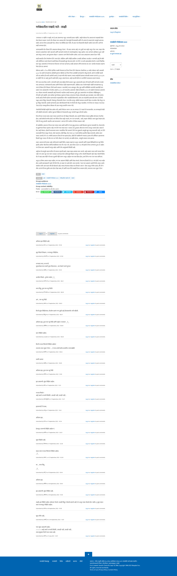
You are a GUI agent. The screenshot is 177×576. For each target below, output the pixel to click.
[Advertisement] (70, 214)
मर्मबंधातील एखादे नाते (65, 178)
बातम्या (75, 561)
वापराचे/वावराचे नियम (95, 563)
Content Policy (113, 570)
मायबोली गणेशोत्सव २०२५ (96, 16)
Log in (41, 233)
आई (44, 178)
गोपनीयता (105, 563)
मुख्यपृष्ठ (43, 22)
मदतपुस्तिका (136, 16)
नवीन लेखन (71, 16)
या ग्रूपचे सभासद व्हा (115, 53)
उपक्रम (43, 174)
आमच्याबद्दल (112, 563)
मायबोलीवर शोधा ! (115, 83)
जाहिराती (68, 561)
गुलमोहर (111, 16)
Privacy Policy (103, 570)
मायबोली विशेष (123, 16)
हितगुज (82, 16)
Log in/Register (115, 32)
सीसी (81, 561)
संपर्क (118, 563)
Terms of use (94, 570)
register (52, 233)
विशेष (61, 561)
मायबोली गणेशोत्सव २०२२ (52, 178)
